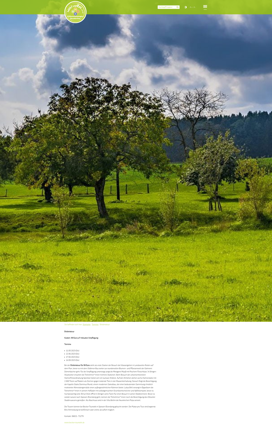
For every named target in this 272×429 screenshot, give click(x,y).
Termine (95, 325)
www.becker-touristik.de (74, 423)
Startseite (87, 325)
